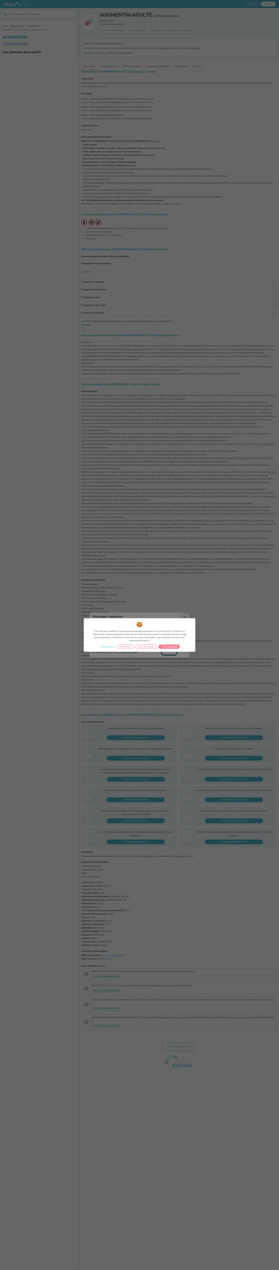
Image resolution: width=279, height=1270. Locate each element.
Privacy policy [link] (108, 646)
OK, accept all (170, 646)
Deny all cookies (146, 646)
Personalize (125, 646)
